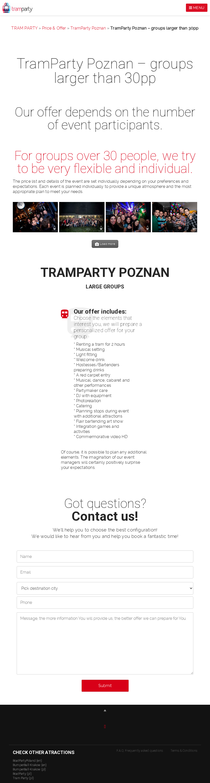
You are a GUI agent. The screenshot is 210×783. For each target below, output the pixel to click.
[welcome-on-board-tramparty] (35, 217)
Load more (107, 244)
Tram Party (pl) (23, 778)
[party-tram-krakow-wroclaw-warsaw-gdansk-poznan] (128, 217)
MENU (198, 8)
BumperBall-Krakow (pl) (29, 769)
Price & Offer (54, 28)
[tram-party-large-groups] (81, 217)
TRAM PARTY (24, 28)
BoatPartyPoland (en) (27, 760)
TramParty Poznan (88, 28)
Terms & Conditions (184, 750)
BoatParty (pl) (22, 774)
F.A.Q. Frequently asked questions (140, 750)
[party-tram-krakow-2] (174, 217)
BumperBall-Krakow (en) (30, 765)
